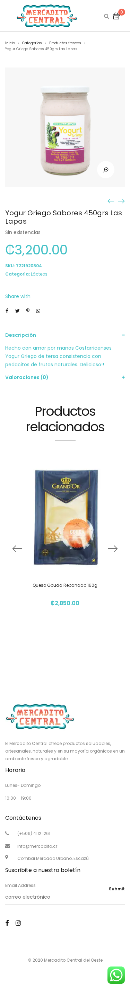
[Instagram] (18, 923)
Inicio (10, 43)
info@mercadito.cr (37, 846)
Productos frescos (65, 43)
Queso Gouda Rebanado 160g (65, 585)
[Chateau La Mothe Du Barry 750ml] (110, 201)
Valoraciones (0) (27, 377)
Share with (18, 296)
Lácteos (39, 274)
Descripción (20, 335)
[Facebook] (7, 923)
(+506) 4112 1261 (33, 833)
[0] (116, 15)
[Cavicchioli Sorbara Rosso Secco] (121, 201)
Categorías (32, 43)
